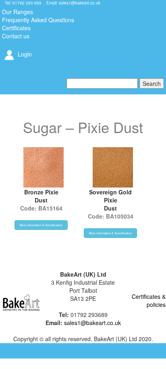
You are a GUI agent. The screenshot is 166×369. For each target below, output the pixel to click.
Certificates (16, 28)
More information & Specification (41, 225)
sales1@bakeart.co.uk (79, 3)
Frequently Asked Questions (38, 20)
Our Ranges (17, 12)
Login (24, 54)
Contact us (15, 36)
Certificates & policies (149, 300)
